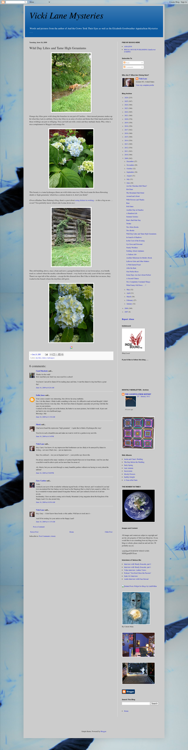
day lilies (38, 358)
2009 (127, 158)
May (128, 289)
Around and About (133, 196)
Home (71, 532)
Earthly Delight (129, 477)
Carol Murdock (42, 371)
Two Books (130, 230)
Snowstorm (128, 471)
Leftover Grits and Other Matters (137, 261)
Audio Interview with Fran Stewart (136, 579)
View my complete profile (145, 85)
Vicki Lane (40, 444)
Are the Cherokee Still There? (136, 186)
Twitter (128, 223)
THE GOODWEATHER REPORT (138, 394)
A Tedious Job (131, 254)
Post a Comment (39, 527)
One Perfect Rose (132, 271)
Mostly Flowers (129, 474)
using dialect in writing (84, 200)
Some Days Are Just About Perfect (138, 275)
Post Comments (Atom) (47, 536)
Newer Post (34, 532)
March (129, 296)
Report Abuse (128, 319)
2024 (127, 104)
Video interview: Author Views (135, 570)
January (129, 303)
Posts (127, 62)
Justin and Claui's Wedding (133, 459)
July (128, 179)
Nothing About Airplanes (135, 251)
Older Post (108, 532)
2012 (127, 147)
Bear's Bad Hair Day (133, 220)
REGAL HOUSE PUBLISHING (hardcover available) (140, 50)
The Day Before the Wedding (134, 462)
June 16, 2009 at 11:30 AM (45, 417)
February (130, 300)
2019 (127, 122)
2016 (127, 133)
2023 (127, 108)
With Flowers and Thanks (135, 199)
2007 (127, 312)
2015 (127, 137)
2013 (127, 144)
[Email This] (51, 354)
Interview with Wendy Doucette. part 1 (137, 567)
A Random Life (131, 213)
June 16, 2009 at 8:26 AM (45, 387)
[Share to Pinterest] (62, 354)
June (128, 183)
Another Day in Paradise (134, 210)
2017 (127, 129)
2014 (127, 140)
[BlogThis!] (53, 354)
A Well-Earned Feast (133, 264)
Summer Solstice (132, 216)
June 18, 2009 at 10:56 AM (45, 502)
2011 (127, 151)
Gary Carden (41, 480)
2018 (127, 126)
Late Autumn (128, 468)
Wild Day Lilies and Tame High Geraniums (141, 234)
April (129, 293)
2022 (127, 112)
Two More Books (132, 227)
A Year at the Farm (130, 480)
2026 (127, 97)
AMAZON (128, 46)
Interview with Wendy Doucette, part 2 (137, 564)
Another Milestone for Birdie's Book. (139, 258)
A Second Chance (132, 278)
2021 (127, 115)
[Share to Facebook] (59, 354)
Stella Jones (40, 395)
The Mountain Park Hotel (135, 193)
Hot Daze (129, 189)
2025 (127, 101)
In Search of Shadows (134, 237)
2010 (127, 154)
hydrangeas (50, 358)
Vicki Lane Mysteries (66, 15)
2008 (127, 308)
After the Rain (131, 268)
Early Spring (128, 465)
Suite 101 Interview (131, 576)
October (130, 168)
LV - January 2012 (143, 396)
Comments (129, 67)
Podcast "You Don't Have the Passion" (137, 573)
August (129, 175)
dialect (44, 358)
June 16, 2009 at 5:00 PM (45, 473)
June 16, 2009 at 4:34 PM (45, 436)
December (130, 161)
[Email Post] (46, 354)
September (130, 172)
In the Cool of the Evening (135, 240)
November (130, 165)
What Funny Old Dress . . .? (136, 285)
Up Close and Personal (134, 244)
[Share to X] (56, 354)
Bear (128, 203)
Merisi (38, 424)
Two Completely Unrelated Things (138, 282)
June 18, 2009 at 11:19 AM (45, 521)
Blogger (103, 731)
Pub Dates (130, 206)
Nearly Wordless (132, 247)
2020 (127, 119)
